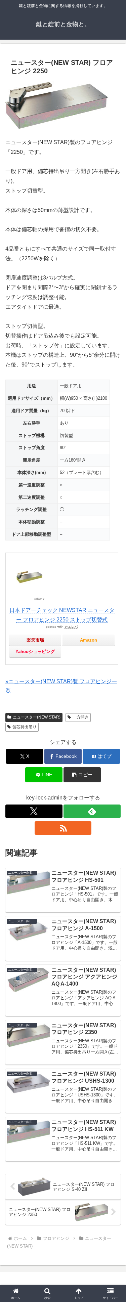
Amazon (88, 640)
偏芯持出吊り (24, 727)
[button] (82, 774)
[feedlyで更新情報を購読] (92, 811)
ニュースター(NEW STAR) (36, 717)
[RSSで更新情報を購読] (63, 828)
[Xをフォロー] (33, 811)
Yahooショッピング (35, 651)
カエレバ (71, 626)
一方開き (81, 717)
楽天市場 (35, 640)
